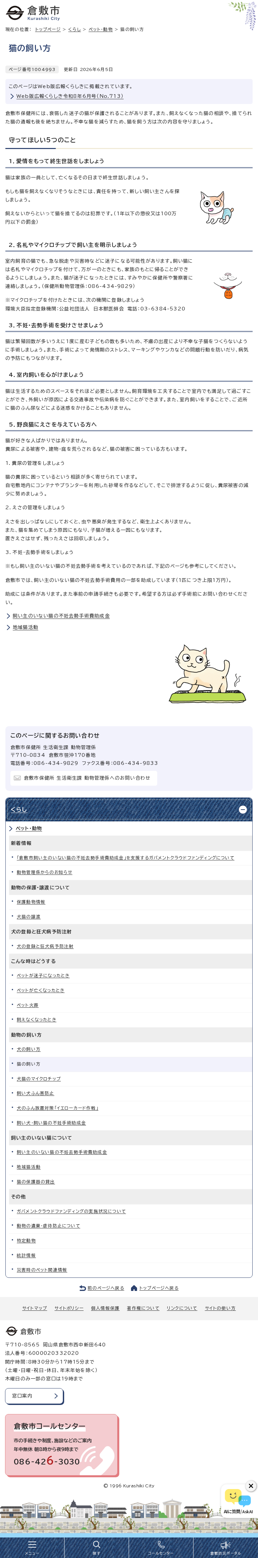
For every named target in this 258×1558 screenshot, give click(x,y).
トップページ (48, 29)
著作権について (143, 1308)
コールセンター (161, 1553)
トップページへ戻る (159, 1288)
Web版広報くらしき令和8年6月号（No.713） (70, 96)
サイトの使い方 (220, 1308)
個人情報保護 (105, 1308)
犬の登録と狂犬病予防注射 (45, 946)
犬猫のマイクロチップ (39, 1079)
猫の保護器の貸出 (36, 1182)
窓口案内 (22, 1396)
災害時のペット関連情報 (42, 1270)
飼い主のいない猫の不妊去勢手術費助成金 (61, 616)
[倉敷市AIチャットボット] (238, 1501)
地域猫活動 (25, 627)
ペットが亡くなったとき (40, 990)
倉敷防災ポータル (226, 1553)
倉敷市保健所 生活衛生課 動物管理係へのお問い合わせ (87, 778)
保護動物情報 (31, 902)
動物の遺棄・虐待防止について (48, 1226)
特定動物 (26, 1240)
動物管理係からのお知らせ (44, 872)
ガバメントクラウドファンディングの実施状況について (71, 1211)
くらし (74, 29)
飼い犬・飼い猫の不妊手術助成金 (51, 1123)
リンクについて (182, 1308)
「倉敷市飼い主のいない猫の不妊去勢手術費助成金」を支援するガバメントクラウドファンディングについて (125, 858)
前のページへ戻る (106, 1288)
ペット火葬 (28, 1005)
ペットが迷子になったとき (43, 975)
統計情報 (26, 1255)
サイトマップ (34, 1308)
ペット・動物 (101, 29)
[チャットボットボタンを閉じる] (251, 1486)
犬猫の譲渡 (29, 917)
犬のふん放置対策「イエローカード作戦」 (57, 1108)
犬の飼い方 (29, 1049)
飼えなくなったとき (36, 1019)
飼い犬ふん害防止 (35, 1093)
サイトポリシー (68, 1308)
